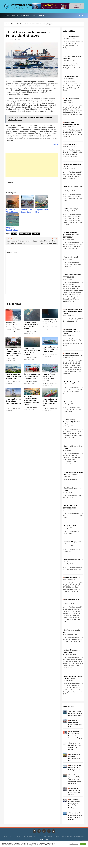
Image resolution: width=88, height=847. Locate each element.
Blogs (7, 15)
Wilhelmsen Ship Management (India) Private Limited (72, 422)
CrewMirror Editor (12, 332)
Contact (42, 15)
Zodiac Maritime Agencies (72, 209)
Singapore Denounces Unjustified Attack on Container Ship (50, 349)
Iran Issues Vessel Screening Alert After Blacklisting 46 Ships (75, 713)
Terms (57, 837)
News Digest (25, 15)
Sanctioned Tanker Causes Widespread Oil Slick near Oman (49, 322)
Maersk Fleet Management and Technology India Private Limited (72, 311)
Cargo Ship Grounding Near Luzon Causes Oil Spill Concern (32, 376)
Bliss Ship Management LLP (73, 36)
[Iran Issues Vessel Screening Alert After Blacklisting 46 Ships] (67, 711)
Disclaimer (44, 839)
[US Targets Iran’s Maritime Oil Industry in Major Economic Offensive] (67, 813)
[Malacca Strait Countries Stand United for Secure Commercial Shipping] (67, 731)
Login (50, 837)
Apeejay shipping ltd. (71, 257)
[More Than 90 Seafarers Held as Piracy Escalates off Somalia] (67, 788)
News (14, 15)
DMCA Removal (79, 837)
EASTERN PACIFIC (70, 144)
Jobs (34, 15)
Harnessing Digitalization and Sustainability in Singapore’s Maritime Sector (31, 401)
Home (6, 837)
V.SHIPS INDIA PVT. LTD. (72, 577)
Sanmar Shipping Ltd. (71, 402)
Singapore (36, 234)
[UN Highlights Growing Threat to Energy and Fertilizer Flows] (67, 720)
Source (55, 145)
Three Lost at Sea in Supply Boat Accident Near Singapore (13, 376)
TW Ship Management (71, 382)
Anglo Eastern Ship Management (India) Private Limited (72, 331)
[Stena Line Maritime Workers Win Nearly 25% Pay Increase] (67, 766)
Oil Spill (14, 234)
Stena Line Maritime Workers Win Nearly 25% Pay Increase (75, 768)
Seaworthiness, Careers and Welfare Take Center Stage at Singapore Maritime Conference (75, 779)
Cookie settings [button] (74, 844)
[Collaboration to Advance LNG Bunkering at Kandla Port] (67, 754)
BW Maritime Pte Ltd (71, 76)
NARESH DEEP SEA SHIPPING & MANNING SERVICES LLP (71, 235)
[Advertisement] (32, 165)
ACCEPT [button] (83, 844)
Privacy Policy (67, 837)
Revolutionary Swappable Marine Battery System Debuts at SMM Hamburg (74, 804)
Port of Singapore (24, 234)
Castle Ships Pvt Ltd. (71, 526)
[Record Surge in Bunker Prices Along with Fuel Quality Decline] (67, 743)
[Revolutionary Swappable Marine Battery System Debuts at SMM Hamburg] (67, 799)
